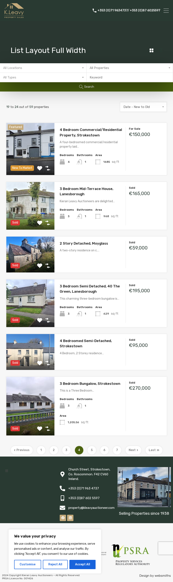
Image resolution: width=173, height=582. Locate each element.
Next (132, 450)
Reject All (55, 564)
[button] (6, 470)
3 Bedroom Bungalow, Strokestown (90, 383)
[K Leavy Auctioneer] (14, 16)
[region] (54, 551)
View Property (30, 164)
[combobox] (43, 68)
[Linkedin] (70, 518)
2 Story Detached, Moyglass (84, 243)
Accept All (82, 564)
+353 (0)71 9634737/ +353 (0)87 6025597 (128, 10)
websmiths (163, 576)
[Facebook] (63, 518)
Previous (23, 450)
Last (152, 450)
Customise (27, 564)
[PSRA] (130, 563)
